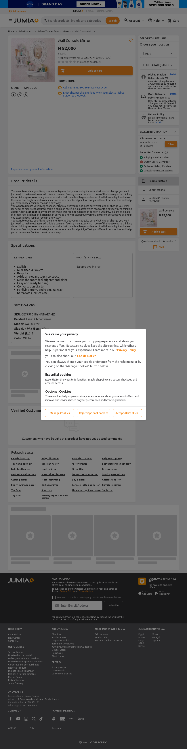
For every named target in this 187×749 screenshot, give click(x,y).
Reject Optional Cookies (93, 413)
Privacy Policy (126, 350)
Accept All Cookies (126, 413)
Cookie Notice (86, 356)
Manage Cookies (60, 413)
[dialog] (93, 374)
